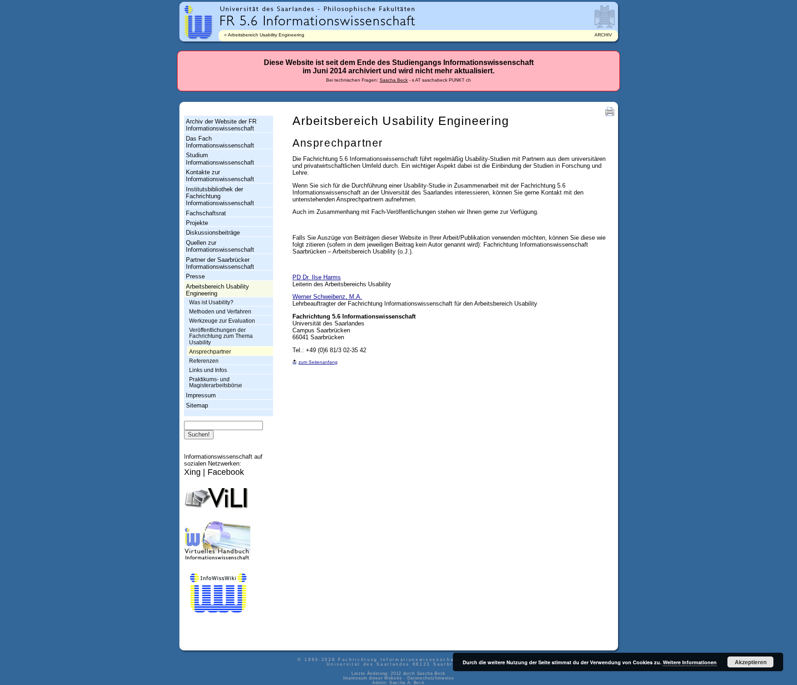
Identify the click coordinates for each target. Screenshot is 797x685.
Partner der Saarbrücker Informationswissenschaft (220, 263)
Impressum (201, 395)
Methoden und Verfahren (220, 311)
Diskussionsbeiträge (213, 232)
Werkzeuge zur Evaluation (222, 321)
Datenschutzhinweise (430, 678)
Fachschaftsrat (206, 213)
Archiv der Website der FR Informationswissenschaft (221, 125)
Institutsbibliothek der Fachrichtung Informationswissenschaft (220, 196)
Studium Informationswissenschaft (220, 158)
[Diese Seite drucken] (609, 115)
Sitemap (197, 405)
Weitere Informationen (690, 662)
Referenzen (204, 361)
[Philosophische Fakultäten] (370, 9)
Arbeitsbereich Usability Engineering (266, 34)
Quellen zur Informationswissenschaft (220, 246)
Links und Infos (208, 370)
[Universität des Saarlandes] (269, 9)
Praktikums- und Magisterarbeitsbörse (215, 383)
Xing (192, 472)
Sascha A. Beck (406, 682)
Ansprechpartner (210, 351)
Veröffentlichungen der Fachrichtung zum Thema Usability (221, 336)
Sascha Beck (394, 80)
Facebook (226, 472)
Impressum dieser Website (372, 678)
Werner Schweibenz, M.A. (327, 296)
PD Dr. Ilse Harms (316, 277)
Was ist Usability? (211, 302)
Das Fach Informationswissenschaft (220, 142)
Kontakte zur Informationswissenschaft (220, 176)
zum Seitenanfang (318, 362)
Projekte (197, 222)
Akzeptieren (751, 662)
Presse (195, 276)
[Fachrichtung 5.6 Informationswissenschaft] (318, 19)
